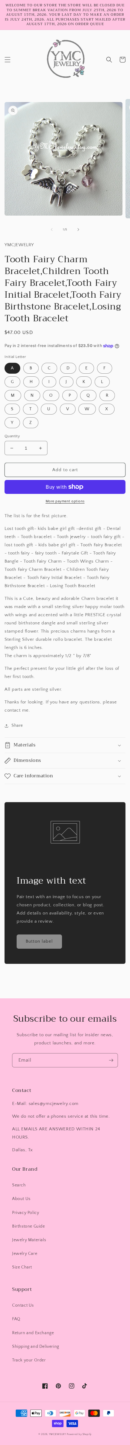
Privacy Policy (25, 1212)
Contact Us (23, 1305)
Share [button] (17, 725)
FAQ (16, 1319)
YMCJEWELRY (57, 1434)
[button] (7, 59)
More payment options (65, 501)
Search (19, 1185)
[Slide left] (51, 229)
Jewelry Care (24, 1253)
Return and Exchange (33, 1333)
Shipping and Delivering (35, 1346)
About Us (21, 1198)
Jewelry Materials (29, 1240)
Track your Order (29, 1360)
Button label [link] (39, 941)
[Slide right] (78, 229)
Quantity (12, 436)
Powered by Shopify (79, 1434)
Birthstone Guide (28, 1226)
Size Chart (22, 1267)
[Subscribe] (111, 1060)
